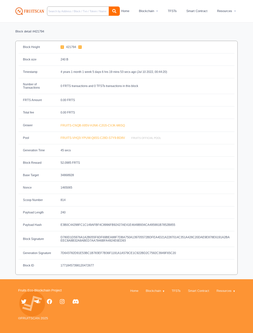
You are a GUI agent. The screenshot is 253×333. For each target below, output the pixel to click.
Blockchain (146, 11)
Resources (224, 11)
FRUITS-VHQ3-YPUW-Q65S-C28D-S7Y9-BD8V (93, 137)
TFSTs (172, 11)
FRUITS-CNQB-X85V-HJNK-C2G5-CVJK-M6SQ (93, 125)
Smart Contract (196, 11)
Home (125, 11)
